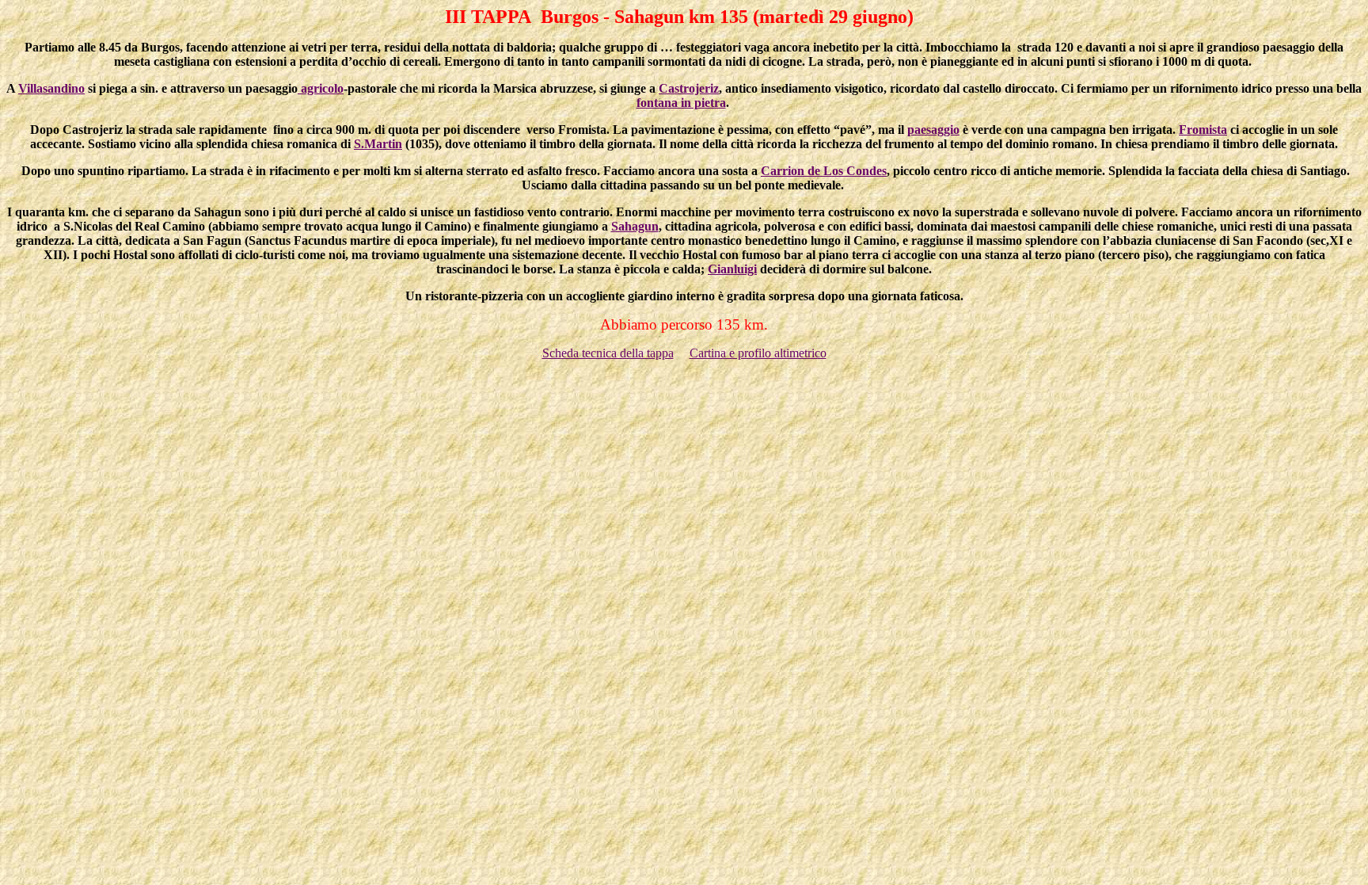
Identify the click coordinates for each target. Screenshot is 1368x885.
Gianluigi (732, 269)
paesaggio (933, 129)
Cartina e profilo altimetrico (758, 353)
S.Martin (378, 144)
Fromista (1203, 129)
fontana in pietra (681, 102)
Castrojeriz (689, 88)
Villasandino (51, 88)
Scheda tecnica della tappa (608, 353)
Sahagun (635, 226)
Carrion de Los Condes (824, 170)
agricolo (321, 88)
